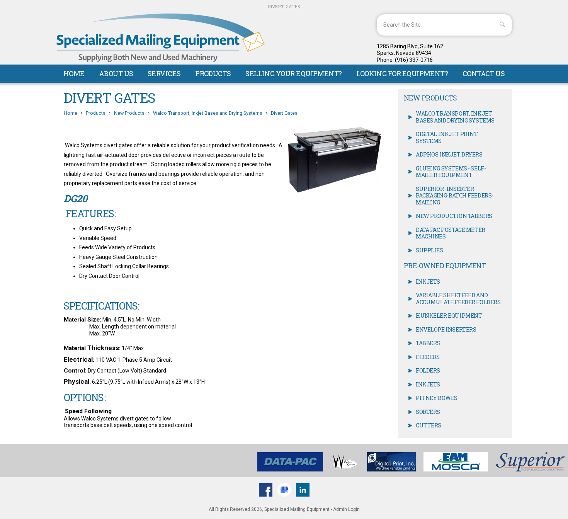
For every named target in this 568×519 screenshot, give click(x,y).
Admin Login (346, 509)
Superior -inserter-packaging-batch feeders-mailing (454, 195)
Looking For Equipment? (402, 73)
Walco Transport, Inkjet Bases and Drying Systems (207, 113)
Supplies (429, 250)
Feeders (428, 357)
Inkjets (428, 281)
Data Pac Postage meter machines (450, 233)
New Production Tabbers (454, 216)
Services (164, 73)
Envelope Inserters (446, 329)
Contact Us (484, 73)
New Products (129, 113)
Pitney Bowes (436, 398)
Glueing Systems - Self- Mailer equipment (451, 172)
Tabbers (428, 343)
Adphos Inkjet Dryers (449, 154)
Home (74, 73)
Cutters (428, 425)
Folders (428, 370)
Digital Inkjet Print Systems (447, 137)
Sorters (428, 411)
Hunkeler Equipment (449, 315)
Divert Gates (284, 113)
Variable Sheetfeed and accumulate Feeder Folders (458, 298)
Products (213, 73)
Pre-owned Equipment (445, 265)
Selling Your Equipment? (293, 73)
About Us (116, 73)
